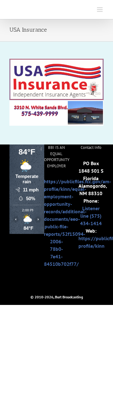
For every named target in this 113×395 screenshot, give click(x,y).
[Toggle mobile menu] (100, 9)
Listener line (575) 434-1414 (91, 215)
